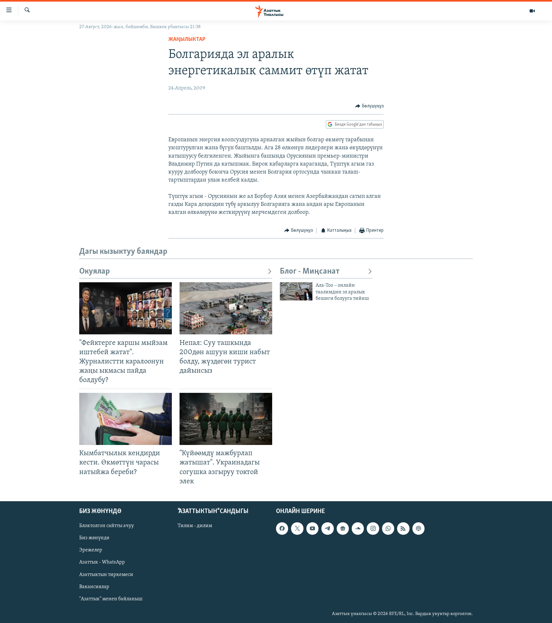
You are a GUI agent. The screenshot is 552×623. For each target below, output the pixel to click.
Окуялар (94, 271)
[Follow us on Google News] (343, 528)
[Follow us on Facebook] (282, 528)
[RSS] (403, 528)
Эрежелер (90, 550)
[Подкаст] (418, 528)
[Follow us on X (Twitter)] (297, 528)
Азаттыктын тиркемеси (106, 574)
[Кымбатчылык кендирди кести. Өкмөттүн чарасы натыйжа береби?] (125, 419)
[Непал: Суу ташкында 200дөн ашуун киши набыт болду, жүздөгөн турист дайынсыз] (226, 308)
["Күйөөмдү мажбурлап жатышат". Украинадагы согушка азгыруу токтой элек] (226, 419)
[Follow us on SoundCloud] (358, 528)
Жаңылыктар (186, 40)
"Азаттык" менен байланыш (110, 598)
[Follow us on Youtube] (312, 528)
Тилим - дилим (195, 525)
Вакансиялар (94, 586)
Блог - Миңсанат (310, 271)
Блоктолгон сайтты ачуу (106, 525)
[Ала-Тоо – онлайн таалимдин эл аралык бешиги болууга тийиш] (296, 291)
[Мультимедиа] (532, 10)
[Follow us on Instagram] (373, 528)
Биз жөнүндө (94, 538)
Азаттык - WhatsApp (102, 562)
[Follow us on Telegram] (327, 528)
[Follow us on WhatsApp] (388, 528)
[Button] (369, 106)
